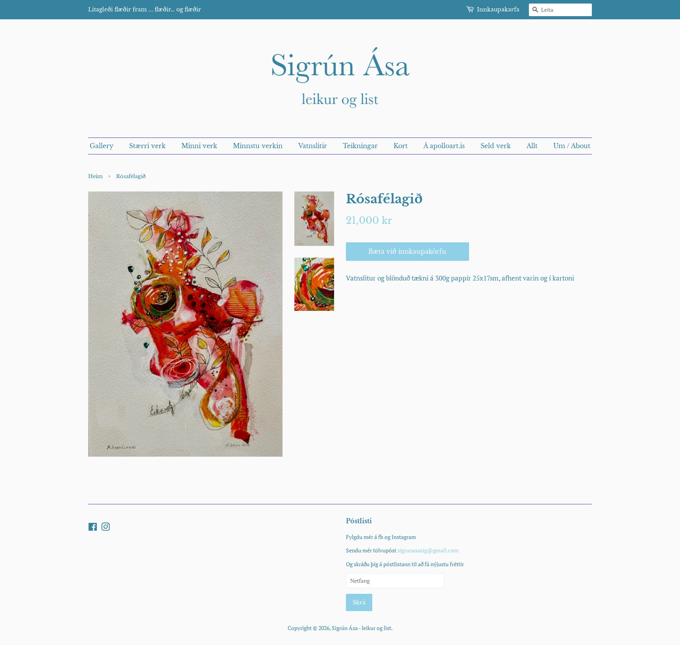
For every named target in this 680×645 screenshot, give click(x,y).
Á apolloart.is (444, 146)
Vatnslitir (312, 146)
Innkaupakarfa (498, 9)
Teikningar (360, 146)
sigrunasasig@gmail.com (427, 550)
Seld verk (495, 146)
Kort (401, 146)
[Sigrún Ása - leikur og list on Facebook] (92, 528)
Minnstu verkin (258, 146)
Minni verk (199, 146)
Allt (532, 146)
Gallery (101, 146)
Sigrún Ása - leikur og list (361, 628)
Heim (95, 176)
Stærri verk (147, 146)
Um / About (571, 146)
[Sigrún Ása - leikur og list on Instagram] (105, 528)
